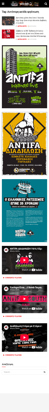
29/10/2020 (32, 26)
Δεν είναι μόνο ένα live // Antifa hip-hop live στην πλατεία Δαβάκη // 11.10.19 (31, 20)
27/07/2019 (32, 39)
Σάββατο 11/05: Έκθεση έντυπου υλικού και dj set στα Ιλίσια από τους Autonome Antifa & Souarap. (31, 33)
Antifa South (22, 26)
